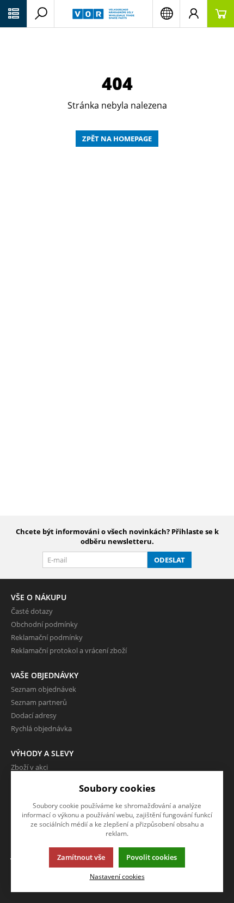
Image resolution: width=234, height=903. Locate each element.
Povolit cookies (151, 857)
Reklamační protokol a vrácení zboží (69, 650)
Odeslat (169, 560)
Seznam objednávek (43, 689)
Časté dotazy (32, 611)
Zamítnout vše (81, 857)
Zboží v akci (29, 767)
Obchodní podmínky (44, 624)
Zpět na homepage (117, 138)
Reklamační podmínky (47, 637)
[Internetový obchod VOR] (103, 13)
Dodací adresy (34, 715)
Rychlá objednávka (41, 728)
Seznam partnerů (39, 702)
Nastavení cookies (117, 876)
